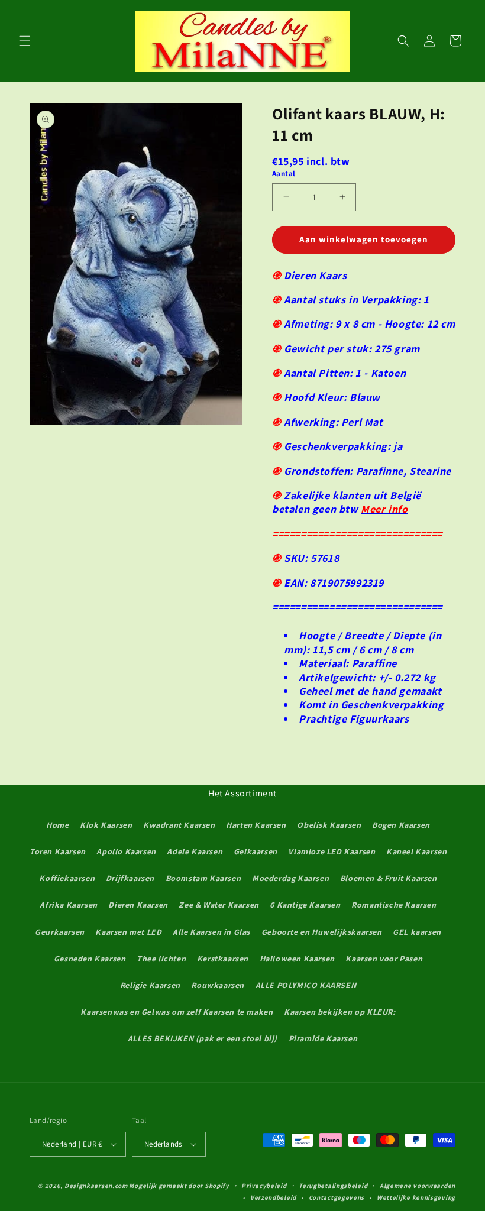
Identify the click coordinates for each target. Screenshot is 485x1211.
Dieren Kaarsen (137, 904)
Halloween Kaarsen (297, 958)
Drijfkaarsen (130, 878)
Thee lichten (161, 958)
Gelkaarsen (255, 851)
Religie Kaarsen (150, 985)
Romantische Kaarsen (393, 904)
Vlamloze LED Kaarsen (331, 851)
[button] (25, 41)
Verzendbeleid (273, 1197)
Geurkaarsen (60, 932)
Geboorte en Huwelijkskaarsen (321, 932)
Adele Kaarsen (194, 851)
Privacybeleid (263, 1185)
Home (57, 825)
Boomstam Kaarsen (203, 878)
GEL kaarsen (417, 932)
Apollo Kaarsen (126, 851)
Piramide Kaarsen (323, 1038)
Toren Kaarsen (58, 851)
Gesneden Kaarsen (90, 958)
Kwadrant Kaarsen (179, 825)
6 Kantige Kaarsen (305, 904)
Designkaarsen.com (96, 1185)
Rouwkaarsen (217, 985)
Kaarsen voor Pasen (383, 958)
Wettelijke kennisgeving (416, 1197)
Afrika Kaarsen (68, 904)
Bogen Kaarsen (401, 825)
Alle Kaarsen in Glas (211, 932)
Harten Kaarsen (256, 825)
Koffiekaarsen (67, 878)
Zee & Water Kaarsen (218, 904)
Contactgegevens (337, 1197)
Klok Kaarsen (106, 825)
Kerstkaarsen (222, 958)
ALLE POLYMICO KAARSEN (306, 985)
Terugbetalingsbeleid (333, 1185)
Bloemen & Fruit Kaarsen (388, 878)
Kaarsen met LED (128, 932)
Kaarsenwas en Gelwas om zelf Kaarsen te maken (176, 1011)
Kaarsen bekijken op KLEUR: (340, 1011)
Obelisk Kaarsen (329, 825)
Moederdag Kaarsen (290, 878)
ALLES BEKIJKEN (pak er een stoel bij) (202, 1038)
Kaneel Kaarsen (416, 851)
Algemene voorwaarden (417, 1185)
